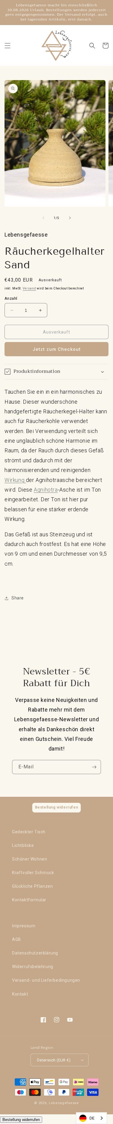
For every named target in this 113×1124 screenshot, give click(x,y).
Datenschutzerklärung (35, 953)
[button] (7, 45)
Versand (29, 288)
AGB (16, 939)
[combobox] (91, 1118)
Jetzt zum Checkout (57, 349)
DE (92, 1118)
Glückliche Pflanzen (32, 886)
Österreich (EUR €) (54, 1060)
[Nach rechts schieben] (70, 217)
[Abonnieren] (94, 767)
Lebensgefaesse (64, 1103)
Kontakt (20, 994)
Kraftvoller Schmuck (33, 872)
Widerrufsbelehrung (32, 966)
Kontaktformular (29, 899)
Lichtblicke (23, 845)
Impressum (23, 925)
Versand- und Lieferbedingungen (46, 980)
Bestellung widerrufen (21, 1119)
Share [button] (17, 598)
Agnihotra (46, 489)
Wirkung (15, 480)
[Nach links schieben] (43, 217)
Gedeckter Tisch (29, 831)
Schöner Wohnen (29, 859)
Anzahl (11, 298)
